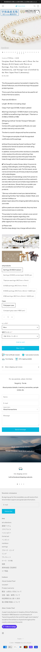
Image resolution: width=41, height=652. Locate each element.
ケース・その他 (7, 561)
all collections (6, 522)
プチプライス (6, 529)
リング (4, 554)
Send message (20, 429)
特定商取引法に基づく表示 (11, 598)
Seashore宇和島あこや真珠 (10, 58)
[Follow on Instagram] (3, 633)
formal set (5, 536)
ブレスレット (6, 557)
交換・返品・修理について (11, 595)
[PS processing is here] (20, 241)
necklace (5, 543)
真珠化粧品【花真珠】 (9, 567)
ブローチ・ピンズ (8, 550)
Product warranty (8, 588)
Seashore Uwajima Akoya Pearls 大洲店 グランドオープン (20, 1)
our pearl (5, 585)
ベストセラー (6, 533)
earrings (5, 547)
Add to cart (20, 342)
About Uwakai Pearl (8, 581)
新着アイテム (6, 526)
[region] (20, 473)
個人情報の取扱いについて (11, 602)
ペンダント (5, 540)
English (19, 638)
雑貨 (3, 564)
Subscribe (8, 511)
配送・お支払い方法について (12, 591)
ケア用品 (5, 571)
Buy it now (20, 348)
